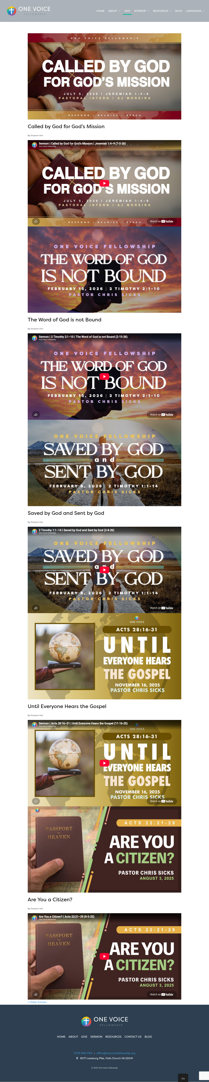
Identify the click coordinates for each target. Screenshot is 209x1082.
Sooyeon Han (37, 135)
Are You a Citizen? (50, 899)
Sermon (96, 1037)
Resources (160, 11)
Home (100, 11)
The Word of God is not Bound (64, 319)
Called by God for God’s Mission (66, 126)
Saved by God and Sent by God (66, 512)
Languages (193, 11)
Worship (140, 11)
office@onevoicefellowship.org (115, 1053)
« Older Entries (37, 1002)
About (112, 11)
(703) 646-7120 (83, 1053)
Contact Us (133, 1037)
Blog (178, 11)
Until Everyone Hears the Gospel (67, 706)
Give (127, 11)
